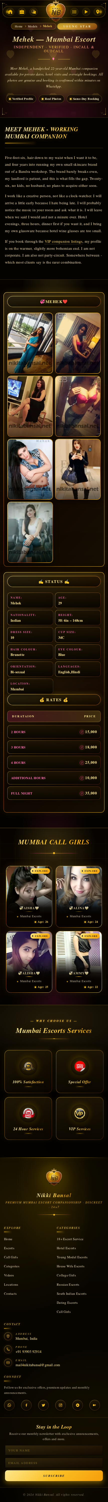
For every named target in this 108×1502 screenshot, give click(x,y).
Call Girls (11, 1257)
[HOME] (10, 12)
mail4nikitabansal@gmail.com (38, 1364)
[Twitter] (43, 1405)
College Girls (66, 1275)
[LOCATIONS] (98, 12)
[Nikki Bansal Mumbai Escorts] (54, 1178)
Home (8, 1239)
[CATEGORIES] (74, 12)
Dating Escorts (67, 1302)
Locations (11, 1284)
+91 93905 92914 (28, 1351)
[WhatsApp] (9, 1405)
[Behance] (94, 1405)
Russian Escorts (68, 1284)
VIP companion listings (63, 241)
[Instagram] (60, 1405)
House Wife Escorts (70, 1266)
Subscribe (54, 1476)
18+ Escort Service (70, 1239)
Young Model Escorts (72, 1257)
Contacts (10, 1293)
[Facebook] (26, 1405)
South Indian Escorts (71, 1293)
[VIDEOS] (86, 12)
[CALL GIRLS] (34, 12)
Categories (11, 1266)
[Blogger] (77, 1405)
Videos (9, 1275)
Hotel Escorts (66, 1248)
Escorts (9, 1248)
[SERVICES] (22, 12)
